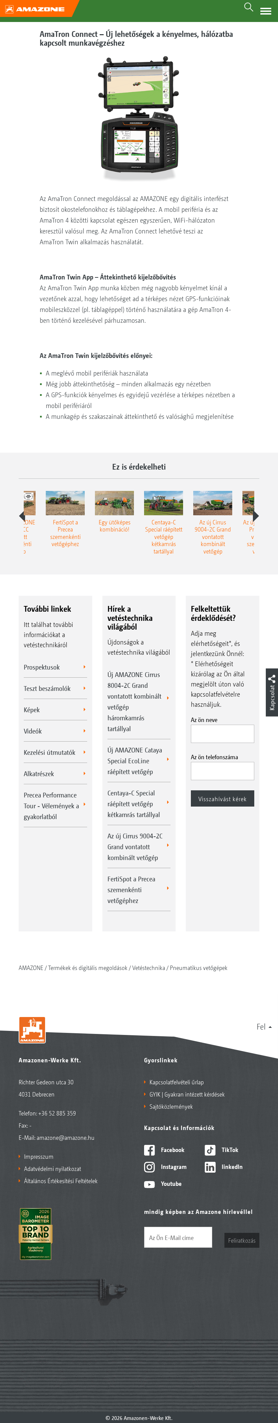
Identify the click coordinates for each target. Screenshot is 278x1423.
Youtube (171, 1183)
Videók (33, 730)
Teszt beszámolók (47, 688)
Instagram (173, 1166)
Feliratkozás (242, 1240)
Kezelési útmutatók (49, 752)
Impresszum (39, 1156)
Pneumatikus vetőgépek (198, 967)
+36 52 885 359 (57, 1113)
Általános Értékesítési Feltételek (61, 1180)
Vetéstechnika (148, 967)
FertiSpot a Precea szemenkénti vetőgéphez (131, 889)
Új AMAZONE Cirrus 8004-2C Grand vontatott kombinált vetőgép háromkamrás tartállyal (134, 701)
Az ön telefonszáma (214, 756)
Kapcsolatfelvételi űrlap (177, 1082)
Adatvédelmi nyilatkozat (52, 1168)
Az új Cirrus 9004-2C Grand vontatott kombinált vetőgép (134, 846)
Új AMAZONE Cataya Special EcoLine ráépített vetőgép (134, 760)
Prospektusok (42, 666)
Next (256, 516)
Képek (32, 709)
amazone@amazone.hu (66, 1137)
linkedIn (231, 1166)
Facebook (172, 1149)
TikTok (229, 1149)
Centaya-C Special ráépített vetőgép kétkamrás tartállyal (133, 803)
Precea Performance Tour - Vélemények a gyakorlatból (51, 805)
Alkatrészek (39, 773)
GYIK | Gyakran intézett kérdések (187, 1094)
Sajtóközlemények (171, 1106)
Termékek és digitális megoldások (87, 967)
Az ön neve (204, 719)
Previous (22, 516)
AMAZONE (31, 967)
